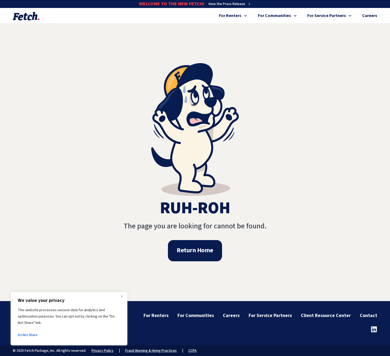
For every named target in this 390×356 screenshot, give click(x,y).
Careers (369, 16)
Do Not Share (27, 335)
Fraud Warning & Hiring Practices (151, 350)
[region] (69, 318)
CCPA (192, 350)
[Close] (122, 296)
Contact (368, 315)
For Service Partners (326, 16)
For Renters (230, 16)
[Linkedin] (374, 329)
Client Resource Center (326, 315)
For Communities (274, 16)
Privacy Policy (103, 350)
